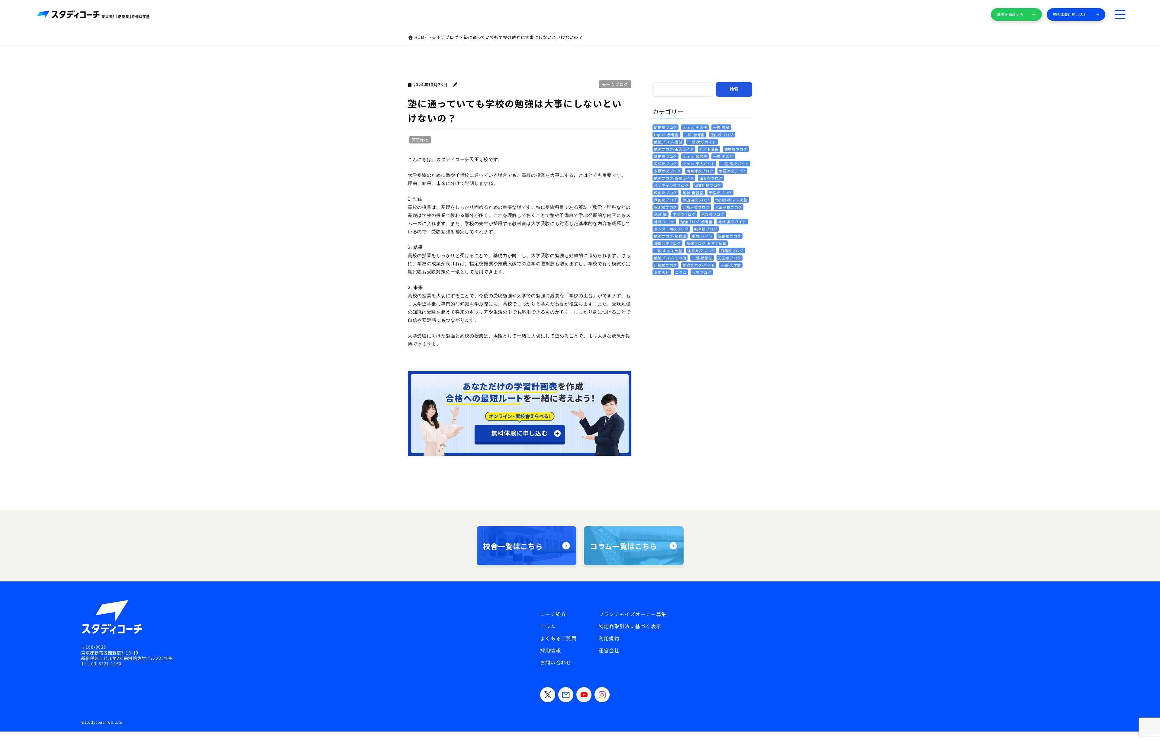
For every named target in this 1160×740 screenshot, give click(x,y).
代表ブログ (701, 272)
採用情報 (550, 650)
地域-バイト (702, 236)
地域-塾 (660, 214)
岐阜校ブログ (705, 228)
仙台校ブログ (710, 178)
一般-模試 (721, 127)
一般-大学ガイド (702, 141)
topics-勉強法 (695, 156)
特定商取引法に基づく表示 (630, 626)
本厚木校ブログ (667, 170)
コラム (681, 272)
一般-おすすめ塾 (668, 250)
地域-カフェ (664, 221)
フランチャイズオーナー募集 (633, 614)
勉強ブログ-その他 (670, 257)
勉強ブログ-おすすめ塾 (707, 243)
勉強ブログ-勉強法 (670, 236)
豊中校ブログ (735, 149)
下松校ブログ (684, 214)
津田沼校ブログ (696, 199)
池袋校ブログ (712, 214)
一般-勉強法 (702, 257)
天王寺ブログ (615, 84)
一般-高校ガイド (734, 163)
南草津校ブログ (700, 170)
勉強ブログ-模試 (668, 141)
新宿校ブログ (720, 192)
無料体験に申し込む (1070, 14)
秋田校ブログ (665, 199)
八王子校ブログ (728, 207)
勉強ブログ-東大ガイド (674, 149)
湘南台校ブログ (667, 243)
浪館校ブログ (731, 250)
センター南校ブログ (671, 228)
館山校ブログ (665, 192)
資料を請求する (1010, 14)
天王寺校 (420, 140)
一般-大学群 (730, 265)
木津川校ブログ (701, 250)
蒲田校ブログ (665, 156)
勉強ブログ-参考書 (696, 221)
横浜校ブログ (665, 207)
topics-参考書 (666, 134)
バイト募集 (709, 149)
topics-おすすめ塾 (731, 199)
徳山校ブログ (721, 134)
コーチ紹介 (553, 614)
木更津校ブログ (732, 170)
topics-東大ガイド (699, 163)
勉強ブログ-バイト (699, 265)
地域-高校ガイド (732, 221)
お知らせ (661, 272)
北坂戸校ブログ (696, 207)
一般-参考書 (694, 134)
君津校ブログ (665, 163)
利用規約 (609, 638)
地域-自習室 (693, 192)
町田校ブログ (665, 127)
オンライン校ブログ (671, 185)
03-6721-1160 (106, 664)
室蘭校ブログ (729, 236)
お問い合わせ (556, 662)
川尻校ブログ (665, 265)
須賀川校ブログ (707, 185)
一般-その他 (723, 156)
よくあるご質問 (558, 638)
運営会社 (609, 650)
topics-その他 (695, 127)
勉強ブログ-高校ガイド (674, 178)
